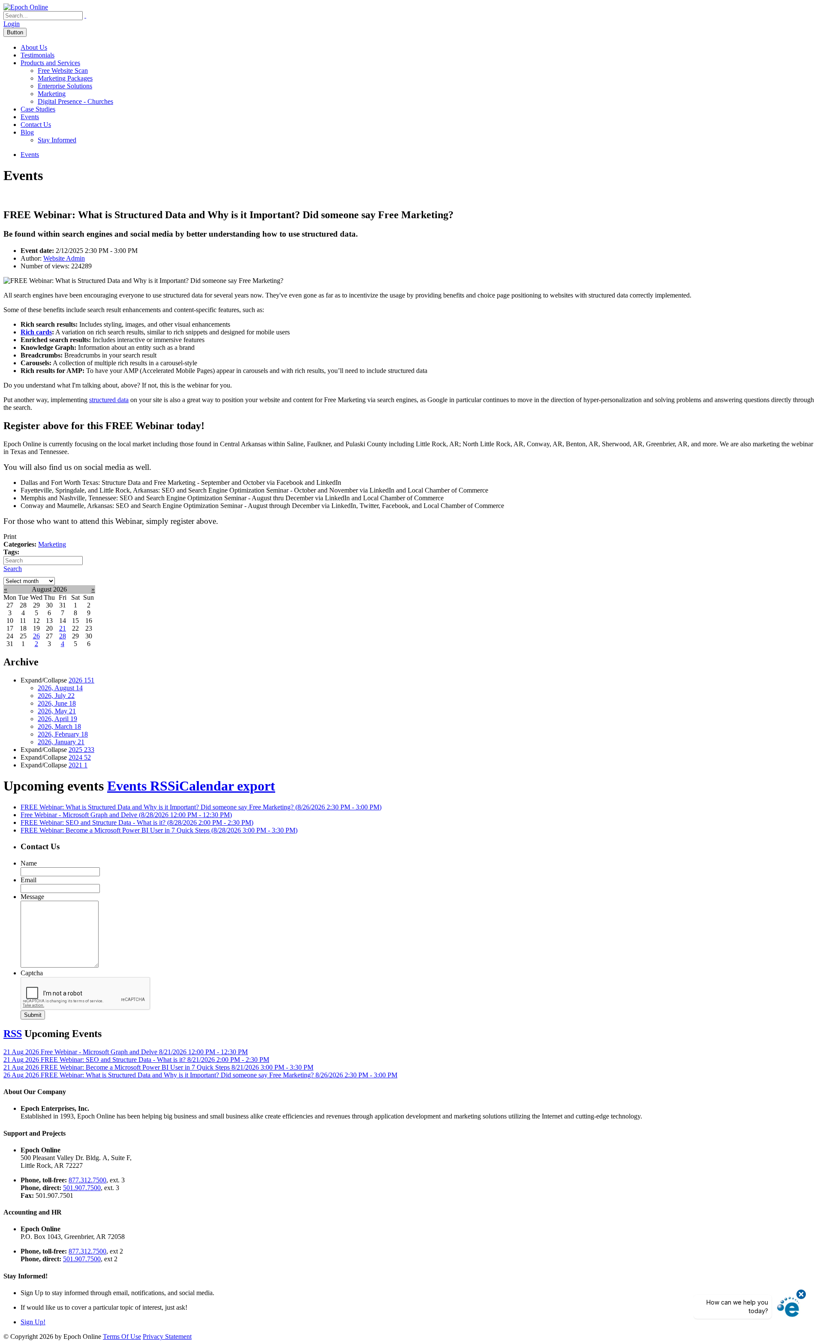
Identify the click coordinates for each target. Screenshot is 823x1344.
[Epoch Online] (25, 7)
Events (30, 116)
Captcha (32, 973)
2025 (81, 749)
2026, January (61, 742)
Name (29, 863)
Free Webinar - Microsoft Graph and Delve (126, 814)
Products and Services (50, 62)
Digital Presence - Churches (75, 101)
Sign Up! (33, 1322)
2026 (81, 680)
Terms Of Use (122, 1336)
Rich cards (36, 332)
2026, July (56, 695)
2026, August (60, 688)
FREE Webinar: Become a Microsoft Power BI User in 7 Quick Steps (159, 830)
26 (36, 636)
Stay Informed (57, 140)
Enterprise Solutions (65, 86)
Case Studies (38, 109)
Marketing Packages (65, 78)
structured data (109, 399)
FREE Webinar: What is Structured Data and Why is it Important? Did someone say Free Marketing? (201, 807)
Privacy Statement (167, 1336)
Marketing (52, 93)
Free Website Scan (63, 70)
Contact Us (36, 124)
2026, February (63, 734)
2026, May (57, 711)
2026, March (59, 726)
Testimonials (37, 55)
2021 (78, 765)
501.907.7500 (82, 1187)
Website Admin (64, 258)
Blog (27, 132)
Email (28, 880)
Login (11, 23)
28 (62, 636)
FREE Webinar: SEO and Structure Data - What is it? (137, 822)
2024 (80, 757)
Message (32, 896)
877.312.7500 (87, 1180)
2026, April (57, 718)
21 (62, 628)
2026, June (57, 703)
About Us (34, 47)
